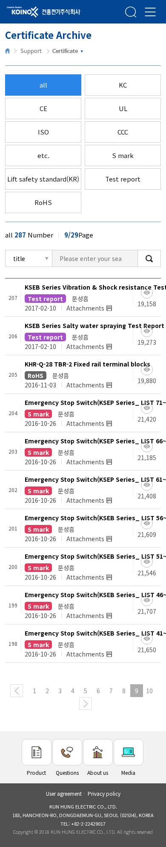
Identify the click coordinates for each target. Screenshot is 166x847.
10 (149, 690)
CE (43, 108)
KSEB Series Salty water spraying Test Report (94, 325)
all (43, 84)
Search (130, 12)
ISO (43, 131)
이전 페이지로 (16, 690)
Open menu (150, 12)
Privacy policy (104, 793)
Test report (122, 178)
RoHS (43, 202)
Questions (67, 772)
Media (128, 772)
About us (97, 772)
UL (123, 108)
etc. (43, 155)
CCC (122, 131)
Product (36, 772)
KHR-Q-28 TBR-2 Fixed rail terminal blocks (87, 364)
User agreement (64, 793)
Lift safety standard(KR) (43, 178)
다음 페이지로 (85, 703)
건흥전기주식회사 (31, 12)
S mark (123, 155)
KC (123, 84)
